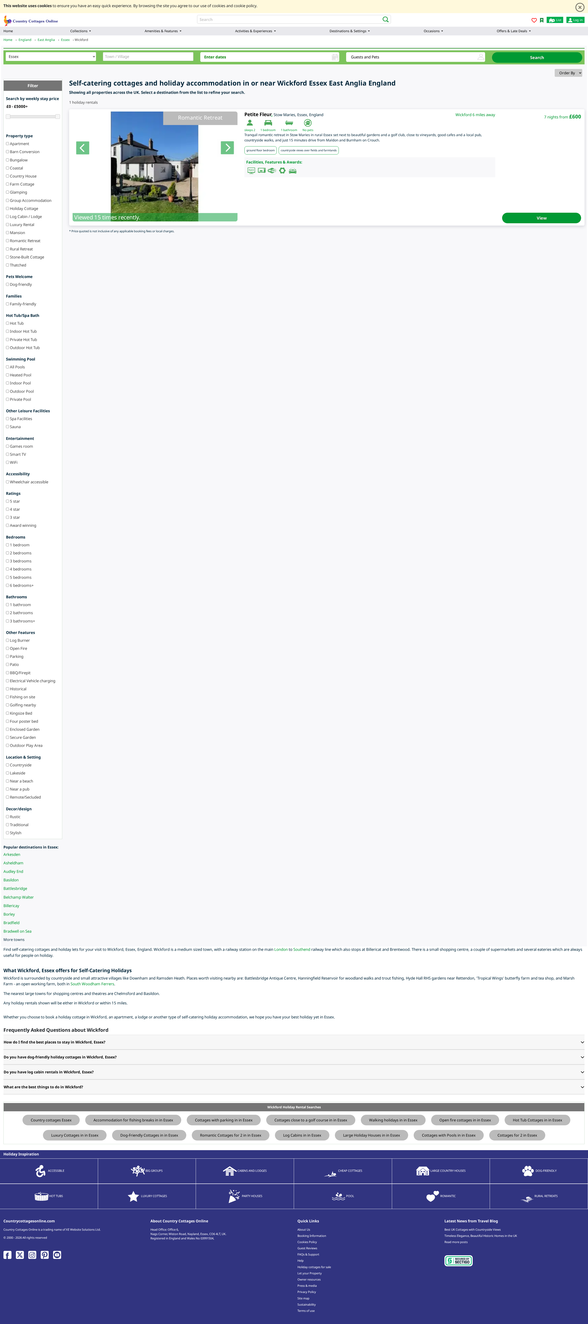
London (281, 949)
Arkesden (11, 854)
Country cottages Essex (51, 1120)
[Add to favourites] (534, 21)
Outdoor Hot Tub (24, 347)
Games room (21, 446)
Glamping (18, 192)
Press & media (307, 1286)
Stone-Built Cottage (26, 257)
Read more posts (456, 1242)
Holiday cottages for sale (314, 1267)
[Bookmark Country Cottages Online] (541, 20)
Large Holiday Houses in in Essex (371, 1135)
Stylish (15, 832)
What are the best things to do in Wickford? (43, 1086)
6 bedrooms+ (21, 585)
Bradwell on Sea (17, 931)
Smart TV (17, 454)
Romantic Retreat (24, 240)
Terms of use (306, 1311)
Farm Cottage (21, 184)
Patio (14, 664)
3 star (14, 517)
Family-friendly (22, 304)
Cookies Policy (307, 1242)
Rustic (14, 816)
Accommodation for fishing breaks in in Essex (133, 1120)
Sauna (15, 426)
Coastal (16, 168)
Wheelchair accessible (28, 481)
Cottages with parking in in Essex (223, 1120)
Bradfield (11, 922)
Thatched (17, 265)
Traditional (18, 824)
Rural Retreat (21, 249)
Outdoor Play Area (25, 745)
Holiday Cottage (23, 208)
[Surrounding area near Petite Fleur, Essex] (155, 166)
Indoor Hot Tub (23, 331)
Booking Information (311, 1236)
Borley (9, 914)
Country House (23, 176)
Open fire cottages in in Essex (465, 1120)
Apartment (19, 143)
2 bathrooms (21, 612)
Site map (303, 1298)
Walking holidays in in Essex (393, 1120)
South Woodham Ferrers (92, 983)
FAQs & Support (308, 1254)
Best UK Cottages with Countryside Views (472, 1229)
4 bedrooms (20, 569)
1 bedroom (19, 544)
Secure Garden (22, 737)
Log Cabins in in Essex (302, 1135)
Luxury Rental (21, 224)
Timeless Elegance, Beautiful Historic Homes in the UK (480, 1236)
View (542, 218)
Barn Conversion (24, 151)
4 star (14, 509)
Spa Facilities (20, 418)
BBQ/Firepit (20, 672)
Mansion (17, 232)
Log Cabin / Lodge (25, 216)
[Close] (580, 7)
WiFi (13, 462)
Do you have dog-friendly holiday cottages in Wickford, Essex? (60, 1057)
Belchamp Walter (18, 897)
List (558, 20)
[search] (384, 19)
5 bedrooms (20, 577)
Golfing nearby (22, 705)
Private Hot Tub (23, 339)
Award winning (22, 525)
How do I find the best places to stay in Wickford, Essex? (54, 1042)
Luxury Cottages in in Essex (74, 1135)
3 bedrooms (20, 561)
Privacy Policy (306, 1292)
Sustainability (306, 1304)
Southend (301, 949)
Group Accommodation (30, 200)
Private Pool (20, 399)
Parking (16, 656)
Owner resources (309, 1279)
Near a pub (19, 789)
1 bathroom (20, 604)
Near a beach (21, 781)
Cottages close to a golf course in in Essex (310, 1120)
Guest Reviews (307, 1248)
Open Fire (18, 648)
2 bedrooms (20, 553)
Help (300, 1260)
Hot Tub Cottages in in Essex (537, 1120)
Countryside (20, 765)
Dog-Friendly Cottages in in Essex (149, 1135)
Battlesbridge (15, 888)
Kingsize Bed (20, 713)
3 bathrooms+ (22, 621)
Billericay (11, 905)
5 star (14, 501)
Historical (17, 688)
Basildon (11, 880)
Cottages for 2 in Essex (517, 1135)
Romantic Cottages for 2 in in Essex (230, 1135)
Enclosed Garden (24, 729)
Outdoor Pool (21, 391)
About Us (303, 1229)
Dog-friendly (20, 284)
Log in (577, 20)
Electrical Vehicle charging (32, 680)
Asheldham (13, 862)
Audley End (13, 871)
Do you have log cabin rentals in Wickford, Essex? (49, 1072)
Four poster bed (23, 721)
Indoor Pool (20, 383)
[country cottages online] (31, 19)
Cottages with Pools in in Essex (448, 1135)
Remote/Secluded (25, 797)
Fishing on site (22, 696)
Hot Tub (16, 323)
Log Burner (19, 640)
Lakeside (17, 773)
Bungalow (18, 160)
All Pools (17, 367)
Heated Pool (20, 375)
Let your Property (309, 1273)
